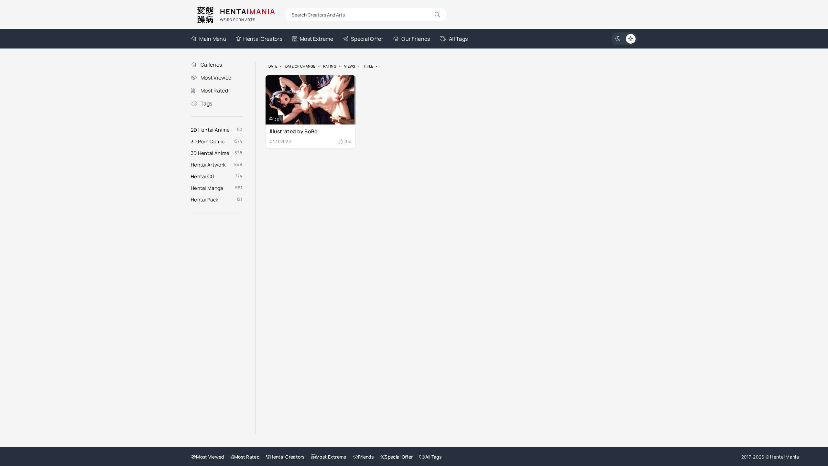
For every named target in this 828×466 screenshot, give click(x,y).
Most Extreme (316, 38)
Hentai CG (203, 176)
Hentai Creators (262, 38)
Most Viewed (216, 77)
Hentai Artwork (208, 164)
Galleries (211, 64)
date (272, 66)
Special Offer (367, 38)
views (349, 66)
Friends (366, 457)
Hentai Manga (207, 188)
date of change (300, 66)
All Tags (458, 38)
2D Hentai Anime (210, 129)
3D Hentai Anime (210, 153)
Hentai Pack (204, 199)
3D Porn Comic (208, 141)
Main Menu (212, 38)
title (368, 66)
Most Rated (214, 90)
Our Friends (415, 38)
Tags (206, 103)
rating (329, 66)
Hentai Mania (784, 457)
